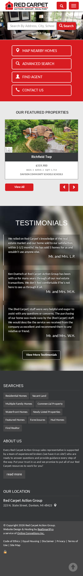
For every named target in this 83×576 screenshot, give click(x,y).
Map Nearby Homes (38, 51)
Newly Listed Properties (46, 412)
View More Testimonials (41, 355)
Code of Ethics (11, 541)
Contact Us (31, 90)
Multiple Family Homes (19, 403)
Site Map (15, 545)
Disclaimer (48, 541)
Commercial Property (50, 403)
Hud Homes (57, 420)
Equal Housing (31, 541)
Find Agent (31, 77)
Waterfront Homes (16, 412)
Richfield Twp (41, 157)
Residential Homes (16, 395)
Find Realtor (13, 428)
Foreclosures (37, 420)
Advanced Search (37, 64)
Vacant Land (39, 395)
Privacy (61, 541)
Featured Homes (15, 420)
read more (14, 474)
